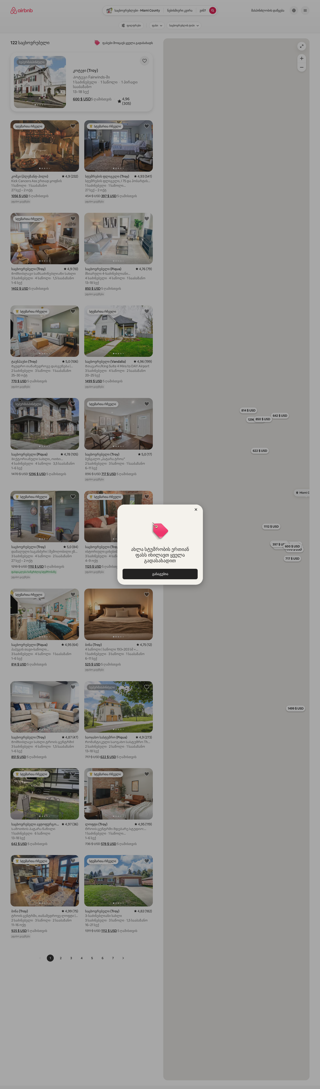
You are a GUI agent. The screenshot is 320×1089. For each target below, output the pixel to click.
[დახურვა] (196, 509)
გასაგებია (160, 574)
